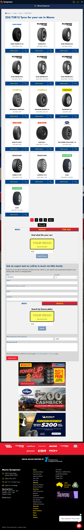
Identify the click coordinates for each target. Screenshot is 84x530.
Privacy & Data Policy (12, 527)
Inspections (36, 495)
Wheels (35, 483)
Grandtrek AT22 (67, 109)
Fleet (34, 513)
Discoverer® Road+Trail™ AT (67, 142)
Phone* (15, 286)
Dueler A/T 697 (17, 175)
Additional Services (38, 504)
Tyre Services (36, 500)
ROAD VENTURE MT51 (42, 76)
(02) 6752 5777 (10, 479)
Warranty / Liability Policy (63, 472)
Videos (35, 517)
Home (8, 13)
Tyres (35, 470)
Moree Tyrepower (43, 6)
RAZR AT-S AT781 (17, 142)
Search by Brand (37, 476)
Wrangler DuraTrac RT (42, 109)
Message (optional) (11, 342)
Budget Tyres (59, 476)
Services (36, 489)
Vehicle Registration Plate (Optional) (16, 337)
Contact (35, 508)
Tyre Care (35, 478)
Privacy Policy (39, 354)
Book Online (37, 511)
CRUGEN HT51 (42, 44)
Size (7, 275)
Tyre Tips (35, 480)
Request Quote (12, 358)
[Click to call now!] (73, 2)
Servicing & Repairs (38, 498)
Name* (8, 280)
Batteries (35, 493)
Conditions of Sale (22, 527)
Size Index (58, 470)
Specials (36, 506)
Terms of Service (50, 354)
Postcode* (9, 297)
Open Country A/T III (17, 44)
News (35, 515)
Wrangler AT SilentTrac (17, 109)
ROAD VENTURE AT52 (67, 44)
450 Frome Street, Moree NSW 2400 (11, 474)
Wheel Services (37, 502)
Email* (8, 291)
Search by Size (37, 474)
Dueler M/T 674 (42, 175)
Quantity (57, 275)
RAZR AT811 (42, 142)
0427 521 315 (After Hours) (12, 482)
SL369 (67, 175)
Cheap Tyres (59, 478)
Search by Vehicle (38, 472)
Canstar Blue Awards (61, 474)
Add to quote (14, 50)
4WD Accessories (38, 491)
